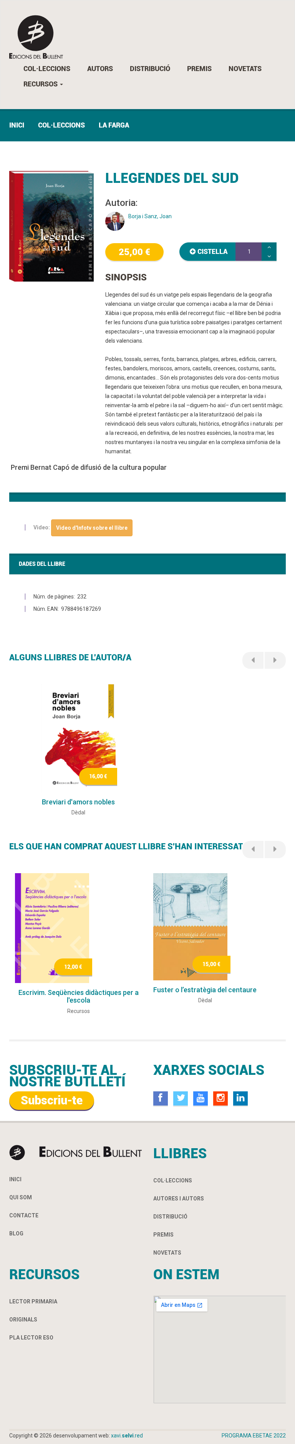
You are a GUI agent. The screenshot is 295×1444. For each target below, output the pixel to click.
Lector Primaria (33, 1301)
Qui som (20, 1197)
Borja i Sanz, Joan (150, 216)
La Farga (114, 125)
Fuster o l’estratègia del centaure (205, 990)
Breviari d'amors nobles (78, 802)
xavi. (127, 1435)
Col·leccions (46, 69)
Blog (16, 1233)
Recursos (41, 84)
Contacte (23, 1215)
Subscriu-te (52, 1100)
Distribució (150, 69)
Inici (16, 125)
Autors (100, 69)
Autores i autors (178, 1198)
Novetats (245, 69)
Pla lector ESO (31, 1338)
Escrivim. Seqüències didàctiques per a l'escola (78, 996)
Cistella (212, 251)
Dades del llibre (42, 564)
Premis (199, 69)
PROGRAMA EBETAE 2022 (254, 1435)
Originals (23, 1319)
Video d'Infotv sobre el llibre (92, 528)
